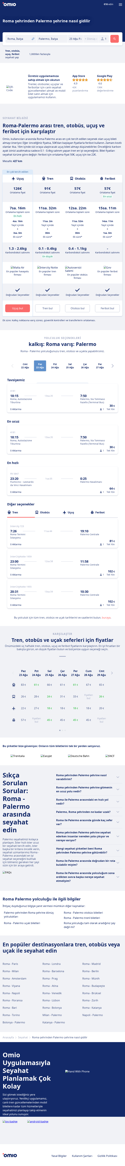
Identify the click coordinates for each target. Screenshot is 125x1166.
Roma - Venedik (52, 993)
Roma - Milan (11, 971)
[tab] (21, 512)
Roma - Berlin (90, 971)
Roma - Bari (10, 1007)
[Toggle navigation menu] (120, 5)
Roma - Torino (11, 1015)
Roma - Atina (50, 986)
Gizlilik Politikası (107, 1156)
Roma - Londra (51, 964)
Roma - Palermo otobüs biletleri (83, 912)
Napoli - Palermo (92, 1015)
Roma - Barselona (53, 971)
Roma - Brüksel (91, 993)
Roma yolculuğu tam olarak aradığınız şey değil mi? (89, 925)
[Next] (113, 366)
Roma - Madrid (91, 964)
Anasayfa (8, 1037)
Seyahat (23, 1037)
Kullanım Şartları (82, 1156)
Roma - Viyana (11, 986)
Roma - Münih (91, 978)
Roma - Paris (10, 964)
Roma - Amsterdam (14, 978)
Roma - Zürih (90, 1000)
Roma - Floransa (12, 1000)
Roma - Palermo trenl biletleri (82, 918)
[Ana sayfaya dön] (9, 5)
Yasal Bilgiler (59, 1156)
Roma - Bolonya (52, 1007)
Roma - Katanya (92, 1007)
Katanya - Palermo (53, 1022)
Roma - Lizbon (51, 1000)
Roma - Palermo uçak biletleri (22, 923)
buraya (106, 617)
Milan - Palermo (52, 1015)
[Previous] (13, 673)
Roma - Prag (50, 978)
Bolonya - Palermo (14, 1022)
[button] (75, 39)
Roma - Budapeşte (93, 986)
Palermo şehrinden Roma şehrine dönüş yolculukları (29, 914)
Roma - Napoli (11, 993)
